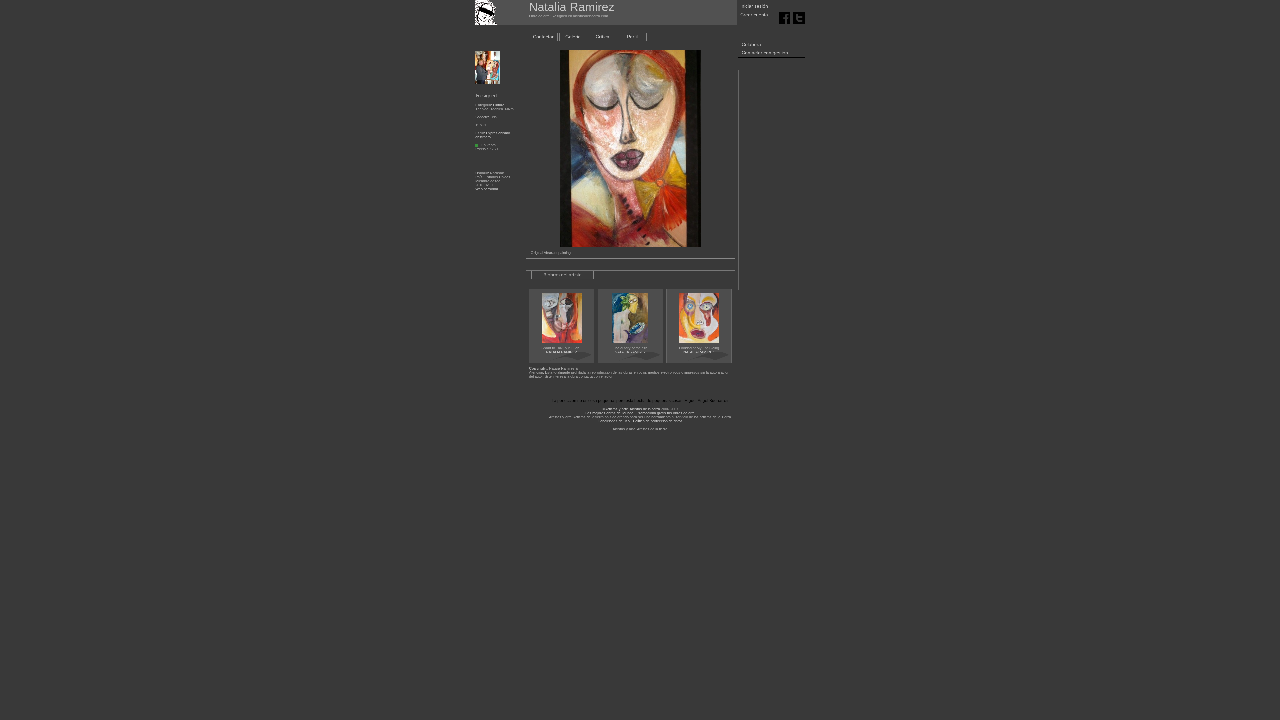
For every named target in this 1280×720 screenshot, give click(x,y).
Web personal (486, 189)
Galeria (573, 36)
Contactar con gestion (765, 52)
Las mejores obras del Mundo (609, 413)
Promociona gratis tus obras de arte (666, 413)
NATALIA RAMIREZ (561, 352)
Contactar (543, 36)
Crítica (602, 36)
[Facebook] (784, 17)
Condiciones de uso (614, 421)
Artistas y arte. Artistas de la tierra (632, 409)
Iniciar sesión (754, 6)
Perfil (632, 36)
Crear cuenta (754, 14)
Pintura (498, 105)
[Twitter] (799, 17)
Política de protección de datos (658, 421)
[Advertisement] (771, 183)
